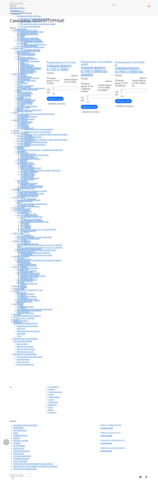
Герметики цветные (32, 50)
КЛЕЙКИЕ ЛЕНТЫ (24, 98)
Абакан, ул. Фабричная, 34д (110, 425)
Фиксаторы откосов (28, 271)
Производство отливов (26, 296)
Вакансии (17, 314)
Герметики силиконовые (30, 39)
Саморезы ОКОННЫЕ (32, 137)
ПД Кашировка (30, 199)
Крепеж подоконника (29, 268)
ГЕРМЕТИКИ (22, 29)
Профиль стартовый (32, 219)
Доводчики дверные (28, 283)
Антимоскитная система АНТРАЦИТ (35, 19)
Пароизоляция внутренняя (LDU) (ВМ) (36, 255)
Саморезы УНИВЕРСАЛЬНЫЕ (36, 142)
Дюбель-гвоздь (26, 121)
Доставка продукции (25, 294)
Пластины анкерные (28, 116)
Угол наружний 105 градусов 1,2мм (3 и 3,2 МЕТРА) (41, 247)
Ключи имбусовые (28, 80)
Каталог (16, 14)
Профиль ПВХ (26, 211)
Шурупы (23, 124)
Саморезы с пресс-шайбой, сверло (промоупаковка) (45, 134)
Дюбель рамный (27, 119)
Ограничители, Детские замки (33, 276)
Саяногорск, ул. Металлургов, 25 (112, 440)
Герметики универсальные (35, 44)
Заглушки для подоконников (32, 193)
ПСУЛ (22, 258)
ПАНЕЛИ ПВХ (22, 160)
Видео (15, 319)
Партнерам (18, 304)
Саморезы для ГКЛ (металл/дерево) (38, 129)
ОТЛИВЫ (20, 147)
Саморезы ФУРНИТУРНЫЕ (35, 145)
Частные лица (22, 312)
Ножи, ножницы (27, 73)
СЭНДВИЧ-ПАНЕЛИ (24, 201)
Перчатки (24, 83)
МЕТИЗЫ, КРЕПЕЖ (24, 111)
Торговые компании (25, 307)
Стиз (22, 37)
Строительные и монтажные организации (34, 309)
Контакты (17, 322)
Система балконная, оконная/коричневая (37, 24)
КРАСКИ (20, 109)
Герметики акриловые (29, 34)
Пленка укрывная (27, 55)
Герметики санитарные (33, 42)
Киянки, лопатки (27, 65)
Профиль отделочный (33, 217)
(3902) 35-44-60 (59, 3)
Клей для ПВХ (25, 96)
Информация (18, 289)
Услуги (16, 291)
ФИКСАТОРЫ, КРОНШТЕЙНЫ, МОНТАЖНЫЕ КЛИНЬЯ (39, 260)
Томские (27, 227)
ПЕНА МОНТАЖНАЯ (25, 163)
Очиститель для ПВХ (28, 157)
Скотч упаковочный (28, 106)
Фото (15, 317)
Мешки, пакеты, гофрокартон (32, 88)
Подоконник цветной (29, 196)
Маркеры (24, 60)
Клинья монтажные (28, 265)
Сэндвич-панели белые (30, 206)
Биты (22, 62)
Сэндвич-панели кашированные (33, 204)
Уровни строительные (29, 78)
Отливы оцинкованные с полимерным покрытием (41, 150)
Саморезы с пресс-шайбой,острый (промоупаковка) (45, 139)
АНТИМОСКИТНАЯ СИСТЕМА (29, 16)
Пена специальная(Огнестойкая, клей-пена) (42, 170)
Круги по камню (27, 85)
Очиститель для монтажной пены (34, 155)
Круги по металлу (27, 70)
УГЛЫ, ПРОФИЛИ (24, 209)
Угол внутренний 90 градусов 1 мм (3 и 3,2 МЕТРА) (41, 245)
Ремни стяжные (26, 57)
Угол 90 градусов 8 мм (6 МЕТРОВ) (34, 222)
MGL (25, 240)
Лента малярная (27, 101)
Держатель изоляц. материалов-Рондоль (37, 114)
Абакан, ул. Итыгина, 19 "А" (110, 433)
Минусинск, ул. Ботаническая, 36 (112, 448)
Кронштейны (25, 263)
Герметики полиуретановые (32, 32)
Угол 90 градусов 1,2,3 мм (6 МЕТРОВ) (35, 237)
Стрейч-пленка (26, 103)
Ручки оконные (26, 281)
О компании (18, 11)
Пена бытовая (26, 165)
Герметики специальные (34, 47)
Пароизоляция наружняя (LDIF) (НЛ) (35, 253)
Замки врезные (26, 278)
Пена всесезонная (31, 178)
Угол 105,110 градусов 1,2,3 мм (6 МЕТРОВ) (38, 229)
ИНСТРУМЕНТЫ (23, 52)
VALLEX (26, 224)
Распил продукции (24, 301)
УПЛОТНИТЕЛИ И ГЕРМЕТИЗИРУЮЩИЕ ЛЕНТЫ (36, 250)
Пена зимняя (29, 173)
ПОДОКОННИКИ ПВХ (25, 188)
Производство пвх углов (27, 299)
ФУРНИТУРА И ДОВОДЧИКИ (28, 273)
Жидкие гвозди (26, 93)
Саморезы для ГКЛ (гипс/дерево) (37, 132)
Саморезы (24, 127)
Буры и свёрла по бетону (30, 68)
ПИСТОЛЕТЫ (22, 181)
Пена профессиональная (30, 168)
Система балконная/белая (31, 21)
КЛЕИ (19, 91)
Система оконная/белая (30, 26)
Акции (51, 394)
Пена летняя (29, 175)
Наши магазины (20, 286)
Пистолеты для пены (29, 183)
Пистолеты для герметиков (31, 186)
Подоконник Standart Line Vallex (33, 191)
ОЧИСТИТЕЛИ (22, 152)
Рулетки (23, 75)
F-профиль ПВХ (30, 214)
